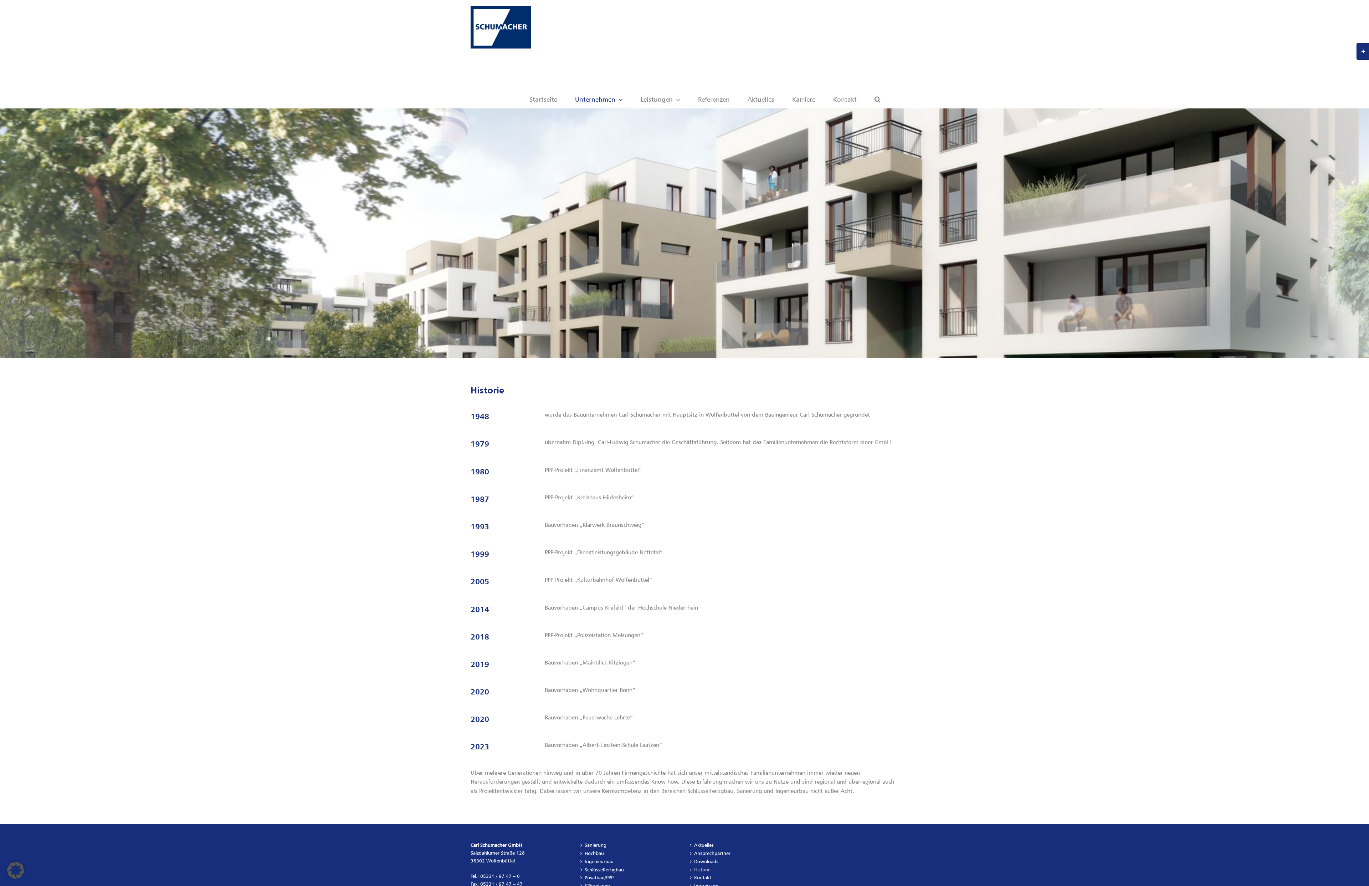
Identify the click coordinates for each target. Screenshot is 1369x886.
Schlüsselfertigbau (604, 869)
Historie (702, 869)
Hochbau (594, 853)
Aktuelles (704, 845)
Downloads (706, 861)
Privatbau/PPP (599, 877)
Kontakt (702, 877)
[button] (878, 81)
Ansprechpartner (712, 853)
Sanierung (595, 845)
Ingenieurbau (599, 861)
